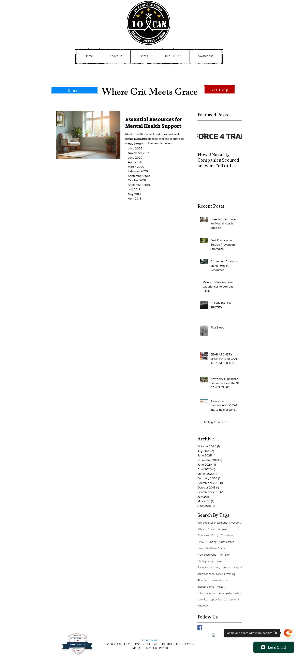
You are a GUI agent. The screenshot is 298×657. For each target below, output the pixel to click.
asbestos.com (205, 573)
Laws (200, 548)
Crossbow (227, 535)
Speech (220, 561)
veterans (202, 606)
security (202, 599)
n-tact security (206, 593)
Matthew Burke (215, 548)
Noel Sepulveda (206, 554)
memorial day (220, 580)
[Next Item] (235, 136)
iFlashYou (203, 580)
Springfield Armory (208, 567)
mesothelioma (205, 586)
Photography (205, 561)
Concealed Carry (207, 535)
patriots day (233, 593)
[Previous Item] (204, 136)
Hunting (211, 541)
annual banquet (232, 567)
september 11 (218, 599)
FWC (200, 541)
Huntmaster (226, 541)
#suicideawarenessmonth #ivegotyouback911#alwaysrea (219, 522)
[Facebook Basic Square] (199, 627)
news (221, 593)
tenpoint (234, 599)
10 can (201, 529)
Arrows (222, 529)
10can (211, 529)
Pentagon (224, 554)
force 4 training (225, 573)
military (221, 586)
